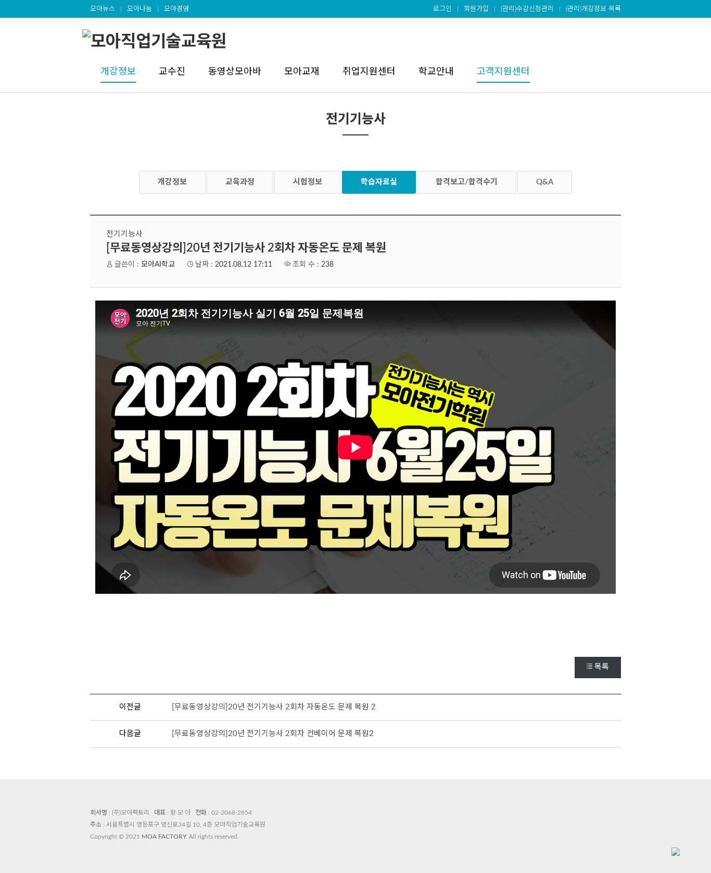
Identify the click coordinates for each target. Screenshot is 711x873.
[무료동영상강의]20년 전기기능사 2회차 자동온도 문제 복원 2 (274, 707)
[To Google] (355, 633)
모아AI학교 (158, 264)
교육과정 (240, 182)
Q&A (544, 182)
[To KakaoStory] (376, 633)
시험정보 (307, 182)
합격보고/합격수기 (467, 182)
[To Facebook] (313, 633)
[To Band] (397, 633)
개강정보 (172, 182)
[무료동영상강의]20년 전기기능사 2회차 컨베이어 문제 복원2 (273, 734)
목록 (601, 667)
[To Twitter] (334, 633)
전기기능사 (124, 234)
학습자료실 (379, 182)
